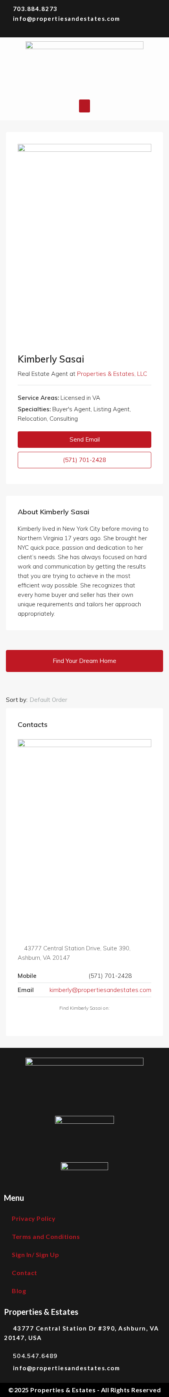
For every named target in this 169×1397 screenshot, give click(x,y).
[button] (84, 105)
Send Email (85, 439)
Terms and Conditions (46, 1236)
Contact (24, 1272)
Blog (19, 1290)
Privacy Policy (33, 1218)
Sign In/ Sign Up (35, 1254)
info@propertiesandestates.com (66, 18)
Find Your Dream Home (84, 660)
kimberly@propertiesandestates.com (100, 990)
